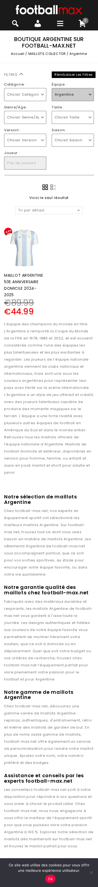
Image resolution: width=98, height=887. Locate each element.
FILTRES (11, 74)
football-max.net (31, 510)
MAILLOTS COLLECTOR (47, 53)
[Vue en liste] (53, 187)
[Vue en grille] (45, 187)
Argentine (49, 524)
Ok (50, 879)
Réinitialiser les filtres (73, 74)
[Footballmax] (49, 9)
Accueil (17, 53)
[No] (91, 872)
